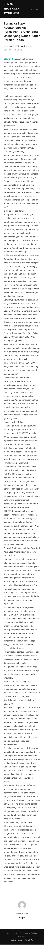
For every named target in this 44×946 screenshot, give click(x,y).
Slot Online (22, 46)
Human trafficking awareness (12, 9)
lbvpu (9, 46)
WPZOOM (29, 940)
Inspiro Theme (16, 940)
